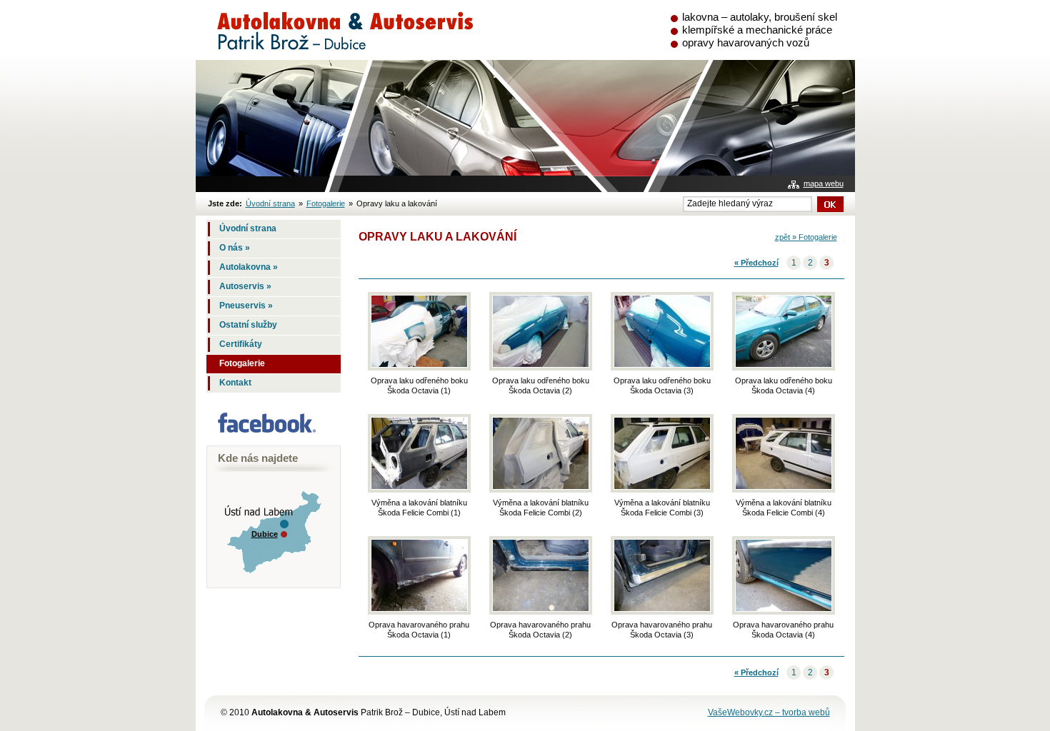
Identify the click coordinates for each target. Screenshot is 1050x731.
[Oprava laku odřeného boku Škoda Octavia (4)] (783, 331)
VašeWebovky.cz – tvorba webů (769, 712)
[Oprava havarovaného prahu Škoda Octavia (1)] (419, 575)
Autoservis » (245, 286)
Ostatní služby (248, 325)
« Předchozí (756, 262)
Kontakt (235, 383)
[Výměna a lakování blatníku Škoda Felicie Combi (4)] (783, 453)
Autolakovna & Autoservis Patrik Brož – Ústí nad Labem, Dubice (340, 16)
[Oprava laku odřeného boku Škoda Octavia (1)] (419, 331)
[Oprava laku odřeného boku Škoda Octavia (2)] (540, 331)
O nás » (234, 248)
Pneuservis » (246, 306)
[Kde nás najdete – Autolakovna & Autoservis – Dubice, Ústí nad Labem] (269, 581)
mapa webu (824, 183)
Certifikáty (240, 344)
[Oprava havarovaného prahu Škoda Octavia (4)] (783, 575)
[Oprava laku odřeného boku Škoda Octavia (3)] (662, 331)
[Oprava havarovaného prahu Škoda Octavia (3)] (662, 575)
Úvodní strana (270, 203)
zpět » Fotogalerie (806, 237)
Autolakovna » (248, 267)
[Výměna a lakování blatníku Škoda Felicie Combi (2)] (540, 453)
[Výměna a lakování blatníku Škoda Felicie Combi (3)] (662, 453)
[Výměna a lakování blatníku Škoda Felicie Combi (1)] (419, 453)
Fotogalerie (325, 203)
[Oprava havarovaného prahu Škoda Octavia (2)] (540, 575)
